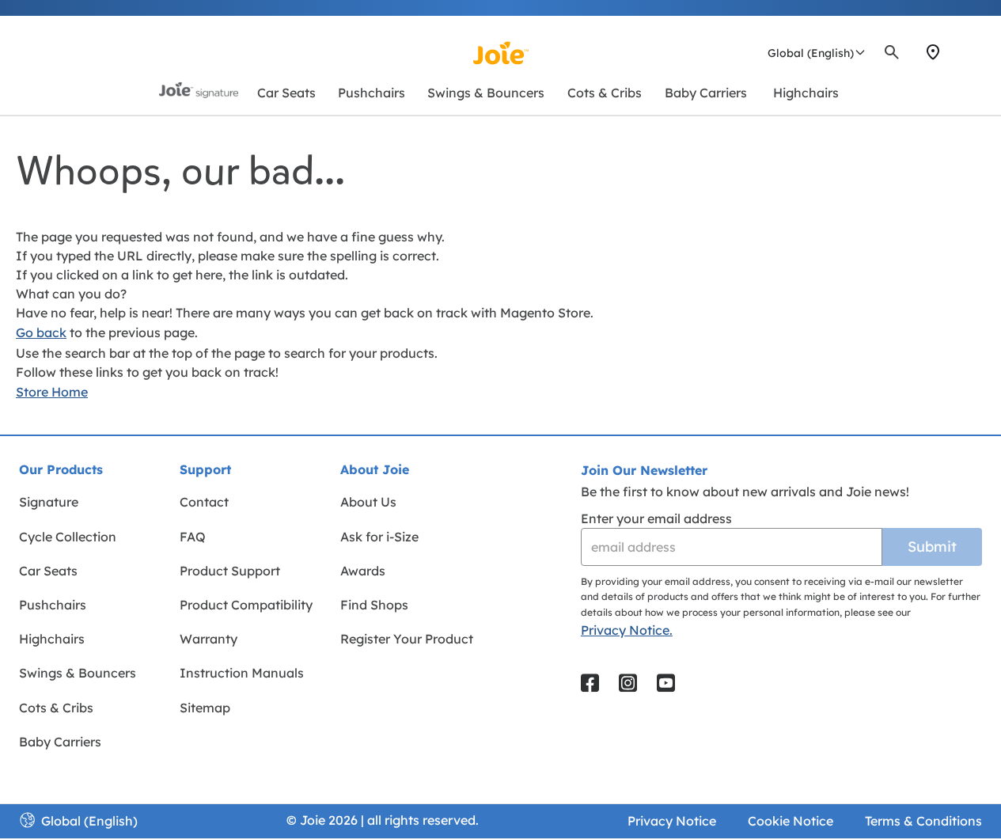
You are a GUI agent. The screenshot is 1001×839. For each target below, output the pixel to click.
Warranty (208, 639)
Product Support (230, 571)
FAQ (193, 537)
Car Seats (48, 571)
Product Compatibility (246, 605)
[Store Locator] (933, 52)
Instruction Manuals (242, 673)
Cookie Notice (790, 821)
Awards (362, 571)
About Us (368, 502)
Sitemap (205, 708)
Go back (41, 332)
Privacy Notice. (627, 630)
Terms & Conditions (923, 821)
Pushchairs (52, 605)
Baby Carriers (60, 742)
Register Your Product (406, 639)
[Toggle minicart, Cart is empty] (979, 52)
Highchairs (52, 639)
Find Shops (374, 605)
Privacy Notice (672, 821)
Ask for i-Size (379, 537)
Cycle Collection (67, 537)
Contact (204, 502)
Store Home (52, 392)
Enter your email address (656, 518)
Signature (48, 502)
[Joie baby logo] (500, 53)
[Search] (892, 52)
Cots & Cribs (56, 708)
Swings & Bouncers (77, 673)
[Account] (961, 52)
